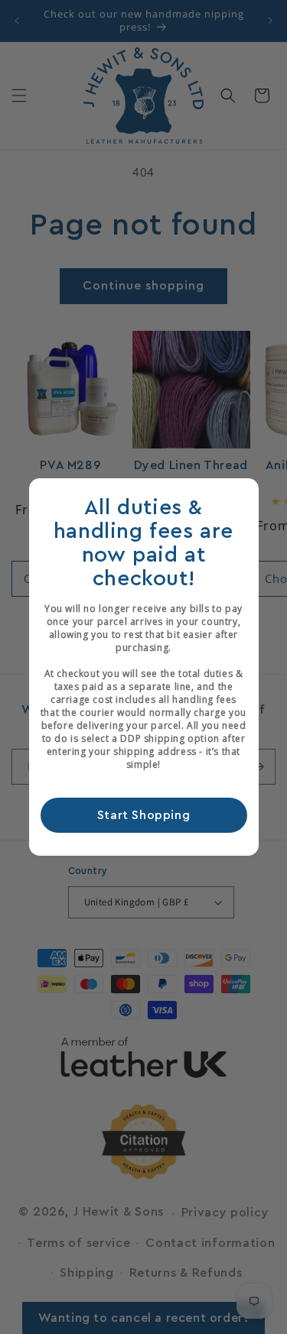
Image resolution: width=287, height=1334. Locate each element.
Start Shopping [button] (143, 815)
